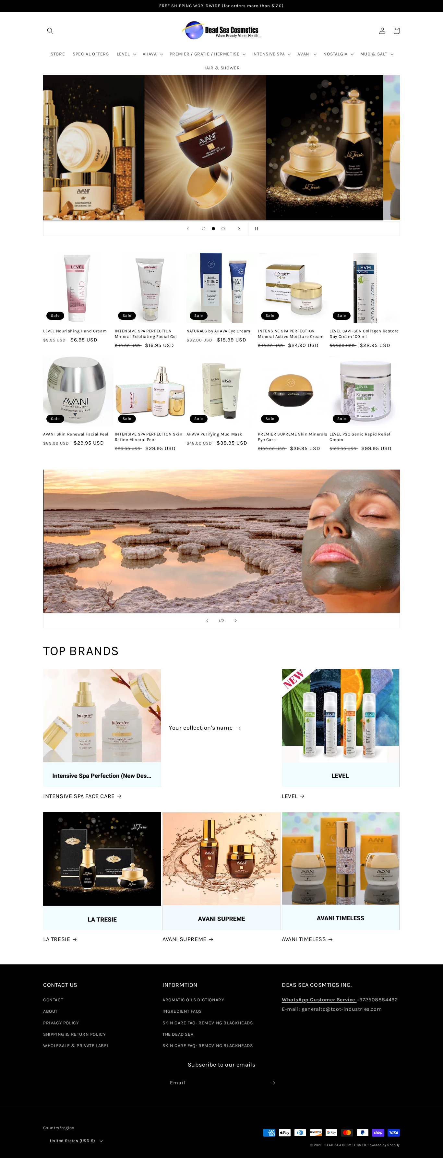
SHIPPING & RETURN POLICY (74, 1034)
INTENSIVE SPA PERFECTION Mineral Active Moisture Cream (290, 333)
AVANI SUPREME (184, 939)
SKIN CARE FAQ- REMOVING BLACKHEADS (207, 1023)
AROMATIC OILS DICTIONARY (193, 1000)
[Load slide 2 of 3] (213, 228)
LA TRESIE (56, 939)
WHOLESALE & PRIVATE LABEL (76, 1045)
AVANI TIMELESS (304, 939)
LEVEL (290, 796)
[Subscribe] (272, 1083)
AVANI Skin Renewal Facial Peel (76, 434)
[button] (50, 31)
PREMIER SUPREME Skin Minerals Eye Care (292, 437)
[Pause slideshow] (255, 228)
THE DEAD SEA (177, 1034)
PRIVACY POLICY (61, 1023)
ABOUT (50, 1011)
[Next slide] (239, 228)
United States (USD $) (72, 1140)
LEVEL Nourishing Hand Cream (75, 330)
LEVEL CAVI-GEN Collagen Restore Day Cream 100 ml (364, 333)
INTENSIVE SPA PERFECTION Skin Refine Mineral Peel (148, 437)
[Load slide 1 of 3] (204, 228)
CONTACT (53, 1000)
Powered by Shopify (383, 1145)
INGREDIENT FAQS (182, 1011)
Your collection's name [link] (201, 727)
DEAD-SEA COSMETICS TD (345, 1145)
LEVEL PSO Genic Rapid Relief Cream (359, 437)
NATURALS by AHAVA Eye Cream (218, 330)
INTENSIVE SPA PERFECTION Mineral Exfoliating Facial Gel (146, 333)
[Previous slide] (188, 228)
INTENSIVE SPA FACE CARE (79, 796)
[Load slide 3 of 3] (223, 228)
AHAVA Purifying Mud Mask (214, 434)
